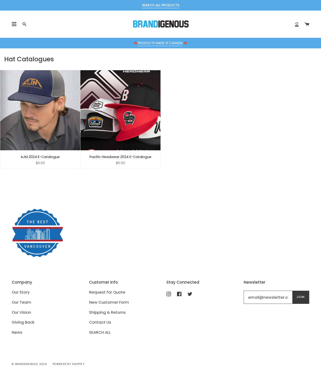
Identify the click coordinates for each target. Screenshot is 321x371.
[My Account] (297, 24)
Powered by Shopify (69, 364)
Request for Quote (107, 292)
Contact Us (100, 322)
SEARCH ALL (100, 332)
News (17, 332)
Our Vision (21, 312)
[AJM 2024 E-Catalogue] (40, 110)
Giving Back (23, 322)
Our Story (21, 292)
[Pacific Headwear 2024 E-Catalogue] (120, 110)
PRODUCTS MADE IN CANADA (160, 43)
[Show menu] (14, 24)
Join (301, 297)
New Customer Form (109, 302)
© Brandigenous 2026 (29, 364)
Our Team (21, 302)
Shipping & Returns (107, 312)
